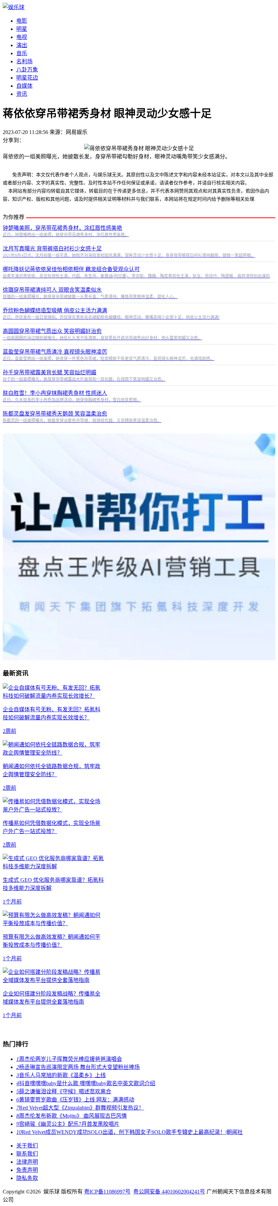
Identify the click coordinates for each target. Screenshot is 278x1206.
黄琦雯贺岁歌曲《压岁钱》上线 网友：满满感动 (75, 1099)
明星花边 (27, 78)
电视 (21, 37)
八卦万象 (27, 69)
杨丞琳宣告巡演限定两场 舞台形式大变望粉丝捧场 (78, 1067)
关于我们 (27, 1145)
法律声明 (27, 1162)
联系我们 (27, 1154)
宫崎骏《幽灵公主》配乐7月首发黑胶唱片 (67, 1124)
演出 (21, 45)
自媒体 (24, 86)
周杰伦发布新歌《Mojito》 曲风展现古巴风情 (71, 1116)
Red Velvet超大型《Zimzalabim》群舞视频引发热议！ (80, 1108)
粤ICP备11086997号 (107, 1191)
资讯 (21, 94)
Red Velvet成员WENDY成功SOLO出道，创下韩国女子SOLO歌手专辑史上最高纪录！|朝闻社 (129, 1132)
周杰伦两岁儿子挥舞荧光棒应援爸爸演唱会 (69, 1059)
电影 (21, 21)
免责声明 (27, 1170)
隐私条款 (27, 1178)
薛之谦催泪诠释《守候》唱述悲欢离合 (63, 1091)
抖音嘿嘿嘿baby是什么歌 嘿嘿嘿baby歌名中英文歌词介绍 (85, 1083)
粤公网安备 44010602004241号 (169, 1191)
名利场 (24, 61)
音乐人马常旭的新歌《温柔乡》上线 (61, 1075)
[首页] (13, 7)
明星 (21, 29)
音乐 (21, 53)
